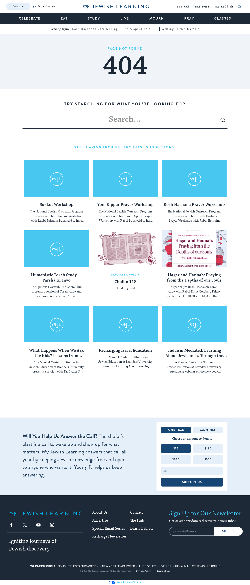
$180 (208, 448)
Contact (136, 512)
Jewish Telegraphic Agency (78, 566)
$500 (208, 459)
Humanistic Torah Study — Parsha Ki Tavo (56, 278)
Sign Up (228, 531)
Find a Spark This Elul (140, 29)
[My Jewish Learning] (45, 516)
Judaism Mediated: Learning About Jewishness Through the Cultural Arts (194, 353)
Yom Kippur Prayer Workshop (125, 204)
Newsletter (46, 6)
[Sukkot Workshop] (56, 178)
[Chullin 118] (125, 248)
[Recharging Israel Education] (125, 324)
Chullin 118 (125, 281)
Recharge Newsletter (109, 536)
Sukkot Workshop (56, 204)
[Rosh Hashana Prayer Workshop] (194, 178)
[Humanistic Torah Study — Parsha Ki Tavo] (56, 248)
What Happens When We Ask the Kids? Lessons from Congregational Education (56, 353)
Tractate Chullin (125, 274)
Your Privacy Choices (129, 582)
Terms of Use (163, 570)
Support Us (192, 482)
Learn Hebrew (141, 528)
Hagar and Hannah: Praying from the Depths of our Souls (194, 278)
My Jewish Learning (206, 566)
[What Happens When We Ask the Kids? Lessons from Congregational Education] (56, 324)
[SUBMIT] (223, 121)
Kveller (165, 566)
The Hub (137, 520)
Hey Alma (181, 566)
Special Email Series (108, 528)
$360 (176, 459)
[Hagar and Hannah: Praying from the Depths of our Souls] (194, 248)
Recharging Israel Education (125, 350)
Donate (18, 6)
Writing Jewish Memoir (180, 29)
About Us (100, 512)
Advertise (100, 520)
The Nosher (147, 566)
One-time (176, 430)
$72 (175, 448)
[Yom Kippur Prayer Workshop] (125, 178)
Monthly (207, 430)
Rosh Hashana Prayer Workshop (194, 204)
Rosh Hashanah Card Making (95, 29)
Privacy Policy (143, 570)
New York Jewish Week (118, 566)
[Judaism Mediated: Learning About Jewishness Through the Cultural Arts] (194, 324)
